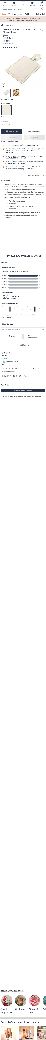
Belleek (5, 35)
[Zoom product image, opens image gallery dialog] (3, 85)
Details (23, 158)
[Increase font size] (41, 175)
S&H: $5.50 (6, 41)
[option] (23, 19)
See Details (9, 152)
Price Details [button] (7, 43)
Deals (4, 14)
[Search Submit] (42, 9)
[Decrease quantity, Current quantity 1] (2, 124)
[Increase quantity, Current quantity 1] (9, 124)
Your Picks (12, 14)
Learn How (29, 169)
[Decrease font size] (44, 175)
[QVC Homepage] (2, 25)
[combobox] (21, 9)
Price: (3, 99)
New (21, 14)
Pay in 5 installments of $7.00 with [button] (18, 145)
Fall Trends (29, 14)
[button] (4, 4)
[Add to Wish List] (41, 30)
